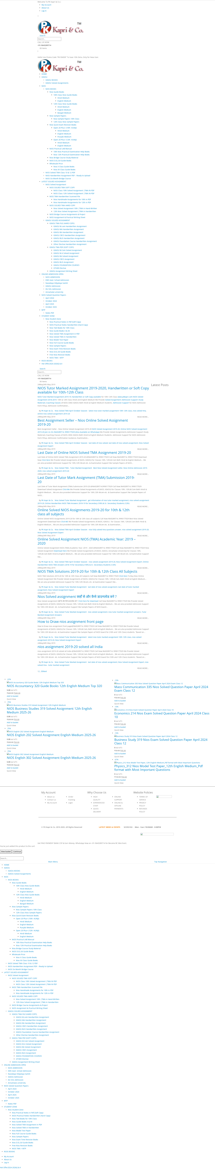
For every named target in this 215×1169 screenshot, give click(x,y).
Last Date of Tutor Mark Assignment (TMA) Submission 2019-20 (86, 479)
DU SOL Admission (53, 289)
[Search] (64, 39)
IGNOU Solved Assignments (57, 83)
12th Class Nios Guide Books (65, 104)
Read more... (143, 417)
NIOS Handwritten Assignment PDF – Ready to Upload (68, 175)
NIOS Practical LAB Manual (61, 148)
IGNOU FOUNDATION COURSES (66, 265)
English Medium (64, 101)
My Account (46, 5)
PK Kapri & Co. (47, 411)
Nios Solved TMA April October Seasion (71, 411)
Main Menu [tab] (53, 862)
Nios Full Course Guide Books (62, 343)
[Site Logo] (61, 27)
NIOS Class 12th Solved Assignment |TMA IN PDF (74, 193)
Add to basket (12, 696)
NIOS (44, 86)
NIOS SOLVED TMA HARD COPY (62, 205)
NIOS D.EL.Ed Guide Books (60, 160)
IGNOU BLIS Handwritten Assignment (69, 238)
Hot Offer (45, 363)
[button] (38, 19)
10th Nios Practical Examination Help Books (72, 151)
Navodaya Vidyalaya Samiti (57, 283)
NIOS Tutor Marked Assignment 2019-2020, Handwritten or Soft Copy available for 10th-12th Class (93, 390)
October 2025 (51, 307)
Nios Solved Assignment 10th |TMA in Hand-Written (75, 208)
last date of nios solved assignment (123, 443)
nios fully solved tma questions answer (105, 529)
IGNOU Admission (53, 286)
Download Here (60, 551)
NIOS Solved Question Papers (54, 295)
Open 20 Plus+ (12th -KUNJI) (65, 140)
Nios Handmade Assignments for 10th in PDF (72, 199)
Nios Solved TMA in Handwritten (63, 337)
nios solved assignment (98, 612)
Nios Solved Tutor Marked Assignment (71, 500)
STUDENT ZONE (48, 316)
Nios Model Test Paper (59, 340)
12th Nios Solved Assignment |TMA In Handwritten (75, 211)
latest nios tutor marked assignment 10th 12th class (110, 411)
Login (70, 803)
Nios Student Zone (53, 319)
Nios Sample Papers (58, 116)
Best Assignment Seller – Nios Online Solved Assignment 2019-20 (83, 422)
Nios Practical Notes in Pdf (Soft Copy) (65, 322)
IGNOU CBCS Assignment (64, 259)
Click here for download (88, 601)
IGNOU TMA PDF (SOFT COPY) (62, 247)
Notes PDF (50, 313)
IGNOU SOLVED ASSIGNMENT (58, 220)
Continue (17, 851)
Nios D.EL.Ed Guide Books (60, 352)
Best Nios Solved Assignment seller (108, 468)
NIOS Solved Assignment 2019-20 (106, 429)
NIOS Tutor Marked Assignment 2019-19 (54, 397)
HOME (44, 74)
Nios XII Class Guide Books (64, 169)
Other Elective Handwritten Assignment (70, 244)
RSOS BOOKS (47, 361)
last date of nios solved (98, 443)
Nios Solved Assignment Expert (50, 532)
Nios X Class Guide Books (64, 166)
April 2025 (50, 304)
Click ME (64, 521)
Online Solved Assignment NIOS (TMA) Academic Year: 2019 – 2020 (87, 541)
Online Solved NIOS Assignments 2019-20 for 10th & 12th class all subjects (84, 511)
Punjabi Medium (64, 137)
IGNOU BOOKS (52, 80)
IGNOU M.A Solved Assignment (66, 253)
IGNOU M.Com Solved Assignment (68, 250)
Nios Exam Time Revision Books (63, 349)
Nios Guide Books (57, 92)
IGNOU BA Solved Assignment (66, 256)
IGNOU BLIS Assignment (64, 262)
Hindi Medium (63, 98)
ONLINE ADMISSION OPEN (52, 274)
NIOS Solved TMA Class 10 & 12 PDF (60, 172)
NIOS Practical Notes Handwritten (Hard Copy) (69, 325)
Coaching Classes (53, 403)
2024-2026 (55, 363)
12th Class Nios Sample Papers (66, 122)
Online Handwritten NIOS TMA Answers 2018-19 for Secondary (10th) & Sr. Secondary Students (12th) (87, 503)
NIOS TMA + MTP (57, 358)
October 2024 (51, 301)
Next (45, 671)
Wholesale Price (56, 163)
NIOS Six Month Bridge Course (58, 178)
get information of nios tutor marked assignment (108, 500)
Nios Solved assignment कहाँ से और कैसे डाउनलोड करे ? (77, 596)
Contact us (51, 800)
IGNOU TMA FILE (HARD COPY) (62, 223)
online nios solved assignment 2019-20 (54, 414)
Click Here (46, 460)
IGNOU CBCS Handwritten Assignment (69, 235)
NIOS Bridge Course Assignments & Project (67, 214)
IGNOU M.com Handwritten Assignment (70, 226)
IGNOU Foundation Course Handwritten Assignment (75, 241)
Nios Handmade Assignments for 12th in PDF (72, 202)
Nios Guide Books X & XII (60, 331)
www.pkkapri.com (125, 397)
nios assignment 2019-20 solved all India (70, 646)
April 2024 (50, 298)
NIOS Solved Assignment (56, 184)
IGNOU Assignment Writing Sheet (63, 271)
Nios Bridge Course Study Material (64, 157)
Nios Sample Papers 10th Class (66, 119)
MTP (43, 310)
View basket (6, 851)
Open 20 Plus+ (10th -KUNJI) (65, 128)
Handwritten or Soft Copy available (86, 397)
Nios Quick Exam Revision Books (63, 125)
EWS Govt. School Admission (57, 280)
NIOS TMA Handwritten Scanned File (65, 196)
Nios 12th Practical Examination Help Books (72, 154)
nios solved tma (139, 411)
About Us (45, 8)
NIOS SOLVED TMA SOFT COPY (62, 187)
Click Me (66, 489)
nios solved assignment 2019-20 (55, 471)
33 (42, 671)
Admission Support (130, 400)
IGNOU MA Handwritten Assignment (69, 229)
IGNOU (44, 77)
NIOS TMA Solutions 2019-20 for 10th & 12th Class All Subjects (87, 571)
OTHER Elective (60, 268)
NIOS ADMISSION (53, 277)
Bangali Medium (64, 113)
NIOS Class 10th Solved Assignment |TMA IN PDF (74, 190)
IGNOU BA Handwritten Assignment (68, 232)
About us (51, 797)
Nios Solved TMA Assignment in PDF (65, 334)
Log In (44, 11)
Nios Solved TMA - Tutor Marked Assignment (73, 468)
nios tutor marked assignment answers (124, 612)
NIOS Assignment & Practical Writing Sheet (67, 217)
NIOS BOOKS (51, 89)
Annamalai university (54, 292)
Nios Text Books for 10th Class (62, 328)
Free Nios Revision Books (60, 355)
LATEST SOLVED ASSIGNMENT (54, 181)
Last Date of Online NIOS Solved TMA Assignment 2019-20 (84, 452)
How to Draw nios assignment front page (71, 621)
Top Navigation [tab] (160, 862)
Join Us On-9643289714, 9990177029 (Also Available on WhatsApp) (72, 432)
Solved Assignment (113, 400)
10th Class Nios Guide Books (65, 95)
